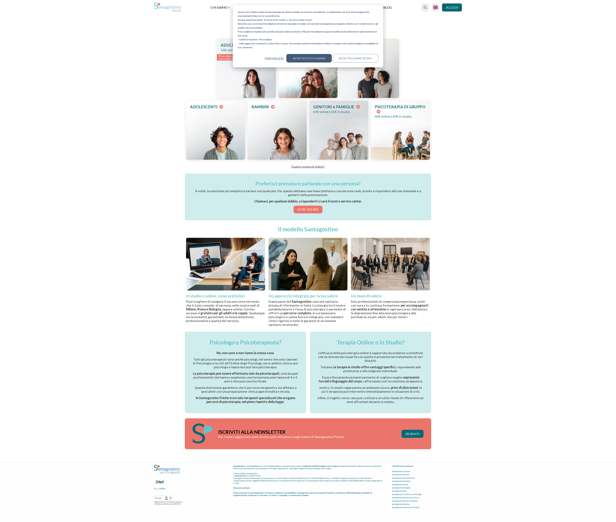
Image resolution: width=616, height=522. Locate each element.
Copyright (282, 495)
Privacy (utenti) (240, 493)
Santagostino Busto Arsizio (403, 478)
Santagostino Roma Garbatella (404, 501)
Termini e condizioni (274, 493)
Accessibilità (290, 493)
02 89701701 (240, 476)
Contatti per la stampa (298, 495)
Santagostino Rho (399, 491)
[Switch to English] (435, 7)
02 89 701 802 (308, 209)
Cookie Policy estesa (277, 43)
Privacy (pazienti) (255, 493)
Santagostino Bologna (401, 487)
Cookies (272, 495)
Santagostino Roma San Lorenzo (405, 497)
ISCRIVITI (412, 434)
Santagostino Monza (400, 474)
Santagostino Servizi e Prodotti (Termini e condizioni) (321, 493)
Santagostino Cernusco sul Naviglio (407, 494)
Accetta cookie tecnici (355, 58)
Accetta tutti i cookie (309, 58)
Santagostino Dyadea (401, 504)
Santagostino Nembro (401, 481)
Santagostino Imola (400, 484)
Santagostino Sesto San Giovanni (405, 507)
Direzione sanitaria (241, 488)
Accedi (452, 7)
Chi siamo (219, 7)
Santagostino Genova (401, 471)
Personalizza (274, 58)
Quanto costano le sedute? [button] (308, 166)
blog (387, 7)
